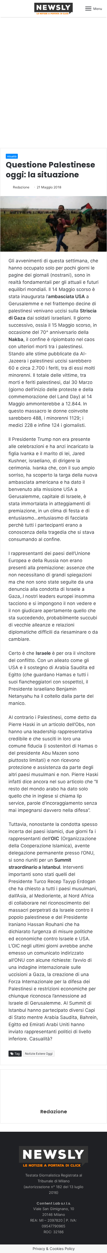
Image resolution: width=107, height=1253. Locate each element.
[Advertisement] (53, 81)
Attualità (11, 156)
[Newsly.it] (53, 8)
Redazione (21, 187)
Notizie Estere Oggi (39, 1054)
